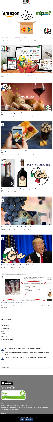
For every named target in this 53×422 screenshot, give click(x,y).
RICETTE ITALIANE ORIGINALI (7, 339)
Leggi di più (29, 419)
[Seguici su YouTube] (13, 387)
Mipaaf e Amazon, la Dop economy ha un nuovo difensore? (15, 37)
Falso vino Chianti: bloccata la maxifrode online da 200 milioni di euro (17, 226)
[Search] (48, 2)
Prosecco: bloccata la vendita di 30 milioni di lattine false (14, 302)
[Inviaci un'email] (8, 387)
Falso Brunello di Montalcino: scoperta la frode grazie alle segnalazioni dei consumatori (21, 189)
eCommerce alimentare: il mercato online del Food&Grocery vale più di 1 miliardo (20, 75)
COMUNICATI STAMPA (6, 319)
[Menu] (51, 2)
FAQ (2, 322)
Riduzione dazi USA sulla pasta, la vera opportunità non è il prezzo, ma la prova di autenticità (26, 357)
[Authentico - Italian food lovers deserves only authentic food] (26, 2)
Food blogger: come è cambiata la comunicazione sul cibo (14, 151)
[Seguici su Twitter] (5, 387)
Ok (22, 419)
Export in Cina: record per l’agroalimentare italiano (13, 113)
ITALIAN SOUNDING (5, 328)
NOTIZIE (3, 334)
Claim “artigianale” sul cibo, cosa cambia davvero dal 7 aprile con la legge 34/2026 (23, 348)
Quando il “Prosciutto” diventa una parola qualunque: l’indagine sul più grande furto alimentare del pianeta (27, 353)
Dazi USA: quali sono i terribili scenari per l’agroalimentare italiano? (17, 264)
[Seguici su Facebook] (2, 387)
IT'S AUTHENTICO (5, 325)
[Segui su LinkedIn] (10, 387)
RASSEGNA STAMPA (5, 336)
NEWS (2, 331)
